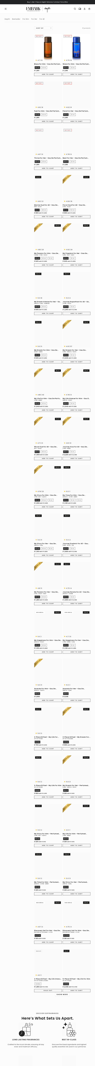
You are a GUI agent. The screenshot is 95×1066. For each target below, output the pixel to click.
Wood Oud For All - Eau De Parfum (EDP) (45, 447)
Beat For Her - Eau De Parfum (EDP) (75, 158)
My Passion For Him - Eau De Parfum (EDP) (46, 253)
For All (42, 19)
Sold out (48, 990)
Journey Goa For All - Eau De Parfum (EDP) (75, 447)
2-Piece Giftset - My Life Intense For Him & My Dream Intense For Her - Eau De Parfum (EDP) (47, 979)
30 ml (44, 258)
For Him (26, 19)
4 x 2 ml (37, 935)
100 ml (37, 67)
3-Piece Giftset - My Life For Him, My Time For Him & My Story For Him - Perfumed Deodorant (46, 737)
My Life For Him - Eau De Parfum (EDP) (47, 399)
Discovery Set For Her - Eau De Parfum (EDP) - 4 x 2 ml (47, 931)
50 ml (37, 210)
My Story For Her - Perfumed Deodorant (75, 882)
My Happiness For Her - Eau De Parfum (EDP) (76, 640)
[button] (75, 9)
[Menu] (5, 9)
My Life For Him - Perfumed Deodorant (74, 834)
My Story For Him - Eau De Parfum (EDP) (45, 495)
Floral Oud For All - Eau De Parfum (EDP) (74, 205)
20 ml (44, 67)
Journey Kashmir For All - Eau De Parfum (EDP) (75, 544)
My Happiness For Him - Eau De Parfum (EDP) (47, 640)
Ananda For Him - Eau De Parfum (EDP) (45, 689)
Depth (7, 19)
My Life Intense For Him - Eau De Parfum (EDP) (76, 399)
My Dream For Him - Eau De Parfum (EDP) (45, 350)
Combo (37, 742)
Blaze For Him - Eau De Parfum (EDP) (47, 64)
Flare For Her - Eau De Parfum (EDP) (75, 111)
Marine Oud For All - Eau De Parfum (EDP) (45, 205)
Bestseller (16, 19)
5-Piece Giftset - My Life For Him (76, 979)
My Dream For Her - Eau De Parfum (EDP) (74, 350)
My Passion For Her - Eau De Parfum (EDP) (46, 592)
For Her (34, 19)
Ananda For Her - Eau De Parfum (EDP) (73, 689)
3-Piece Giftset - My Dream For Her (76, 737)
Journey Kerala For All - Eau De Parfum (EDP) (76, 592)
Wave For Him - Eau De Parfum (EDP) (76, 64)
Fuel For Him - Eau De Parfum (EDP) (46, 111)
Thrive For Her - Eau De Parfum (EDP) (47, 158)
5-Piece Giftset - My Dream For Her (47, 1027)
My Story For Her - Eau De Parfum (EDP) (45, 544)
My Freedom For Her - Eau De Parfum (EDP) (75, 253)
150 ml (66, 790)
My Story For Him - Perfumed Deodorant (46, 834)
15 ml (50, 258)
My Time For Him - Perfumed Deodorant (46, 882)
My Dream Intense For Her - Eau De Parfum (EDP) (47, 302)
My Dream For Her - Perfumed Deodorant (75, 786)
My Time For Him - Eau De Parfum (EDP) (73, 495)
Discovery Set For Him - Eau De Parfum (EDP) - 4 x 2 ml (76, 931)
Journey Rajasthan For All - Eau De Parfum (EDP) (76, 302)
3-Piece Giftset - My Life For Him (48, 786)
